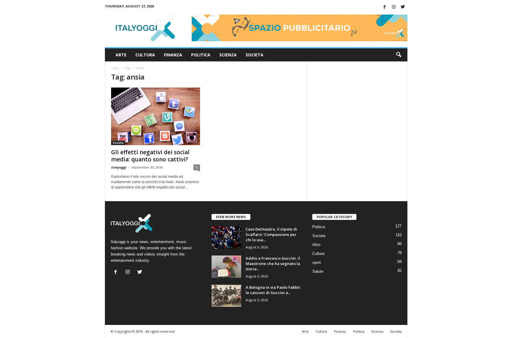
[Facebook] (384, 7)
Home (115, 68)
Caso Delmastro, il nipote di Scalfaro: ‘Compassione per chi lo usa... (271, 234)
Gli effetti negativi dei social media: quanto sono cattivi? (150, 155)
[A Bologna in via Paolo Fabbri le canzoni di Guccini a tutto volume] (226, 296)
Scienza (228, 55)
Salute (317, 271)
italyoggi (119, 167)
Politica (200, 55)
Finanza (173, 55)
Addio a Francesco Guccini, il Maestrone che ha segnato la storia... (273, 264)
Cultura (145, 55)
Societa (254, 55)
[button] (398, 54)
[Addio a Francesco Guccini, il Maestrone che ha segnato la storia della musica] (226, 267)
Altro (316, 244)
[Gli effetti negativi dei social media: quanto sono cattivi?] (155, 116)
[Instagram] (393, 7)
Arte (121, 55)
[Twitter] (403, 7)
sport (316, 262)
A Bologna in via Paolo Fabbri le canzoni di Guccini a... (273, 290)
